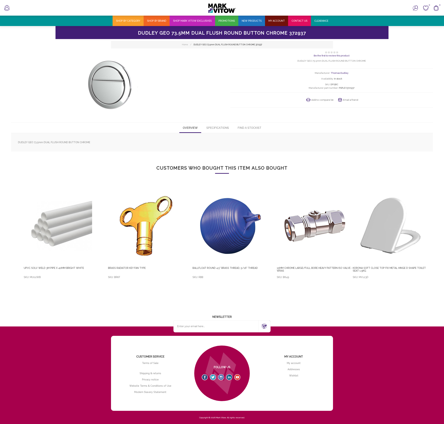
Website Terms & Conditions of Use (150, 385)
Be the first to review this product (331, 55)
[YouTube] (237, 377)
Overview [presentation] (190, 127)
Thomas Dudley (339, 73)
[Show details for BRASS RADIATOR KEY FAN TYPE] (146, 226)
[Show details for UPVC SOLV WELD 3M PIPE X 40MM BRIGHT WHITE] (62, 226)
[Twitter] (213, 377)
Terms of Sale (150, 363)
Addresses (294, 369)
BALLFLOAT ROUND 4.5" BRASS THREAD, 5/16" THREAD (225, 268)
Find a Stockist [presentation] (249, 127)
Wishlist (293, 375)
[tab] (190, 128)
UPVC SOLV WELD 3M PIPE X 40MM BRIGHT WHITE (54, 268)
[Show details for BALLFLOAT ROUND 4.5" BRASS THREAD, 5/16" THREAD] (230, 226)
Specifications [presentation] (217, 127)
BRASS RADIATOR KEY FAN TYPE (127, 268)
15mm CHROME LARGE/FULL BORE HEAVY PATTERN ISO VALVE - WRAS (314, 269)
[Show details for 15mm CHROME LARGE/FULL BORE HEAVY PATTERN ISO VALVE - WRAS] (315, 226)
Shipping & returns (150, 373)
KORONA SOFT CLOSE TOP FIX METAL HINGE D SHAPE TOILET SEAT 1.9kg (389, 269)
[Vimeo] (229, 377)
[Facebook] (205, 377)
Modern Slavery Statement (150, 392)
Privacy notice (150, 379)
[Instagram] (221, 377)
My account (294, 363)
